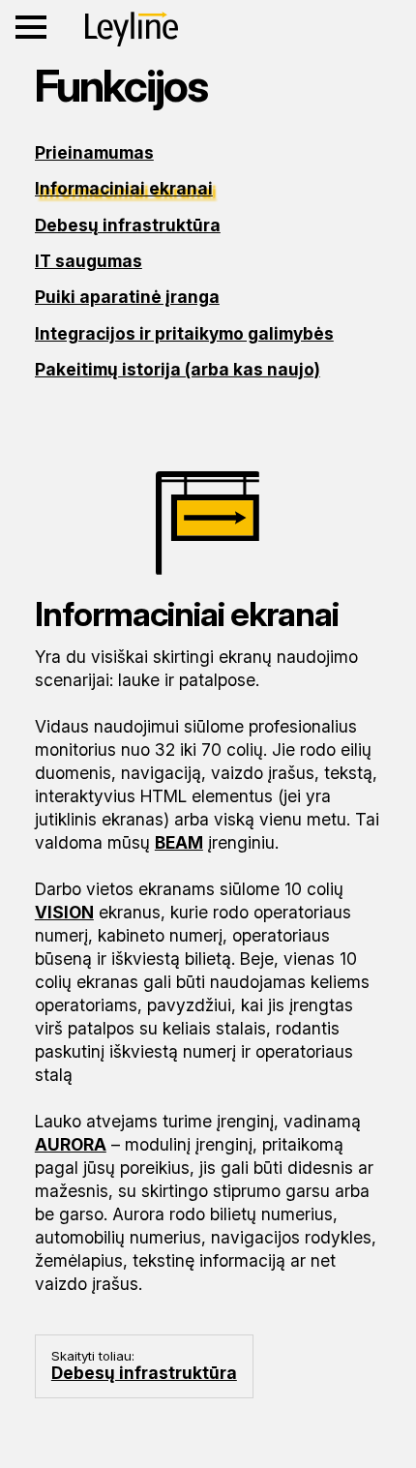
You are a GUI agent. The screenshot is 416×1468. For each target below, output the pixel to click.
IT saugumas (88, 261)
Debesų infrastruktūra (128, 225)
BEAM (179, 842)
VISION (64, 912)
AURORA (70, 1144)
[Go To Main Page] (131, 28)
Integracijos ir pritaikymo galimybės (184, 333)
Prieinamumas (94, 152)
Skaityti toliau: (144, 1365)
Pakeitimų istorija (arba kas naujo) (177, 369)
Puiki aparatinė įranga (127, 296)
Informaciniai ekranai (124, 188)
